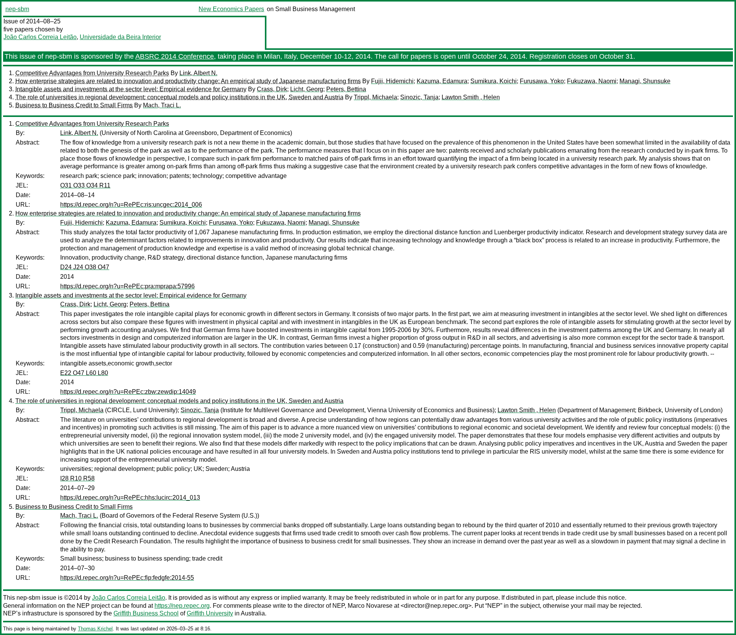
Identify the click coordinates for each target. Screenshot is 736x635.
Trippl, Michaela (375, 97)
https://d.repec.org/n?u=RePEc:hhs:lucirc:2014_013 (130, 497)
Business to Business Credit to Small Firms (74, 105)
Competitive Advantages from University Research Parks (92, 73)
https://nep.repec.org (182, 605)
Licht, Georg (306, 89)
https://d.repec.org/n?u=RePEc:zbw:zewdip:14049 (128, 391)
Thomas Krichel (95, 629)
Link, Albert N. (198, 73)
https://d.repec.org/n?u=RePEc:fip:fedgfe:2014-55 (127, 577)
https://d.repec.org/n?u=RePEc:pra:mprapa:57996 (127, 286)
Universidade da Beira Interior (120, 37)
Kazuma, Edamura (442, 81)
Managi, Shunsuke (644, 81)
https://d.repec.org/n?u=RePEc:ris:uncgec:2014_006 (131, 204)
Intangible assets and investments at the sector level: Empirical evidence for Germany (130, 89)
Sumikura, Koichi (493, 81)
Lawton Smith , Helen (471, 97)
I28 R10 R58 (77, 478)
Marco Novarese (370, 605)
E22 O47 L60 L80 (84, 373)
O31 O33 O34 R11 (85, 185)
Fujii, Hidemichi (392, 81)
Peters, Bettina (346, 89)
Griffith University (210, 613)
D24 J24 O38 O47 (84, 267)
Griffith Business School (146, 613)
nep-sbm (17, 9)
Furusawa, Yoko (542, 81)
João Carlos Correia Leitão (40, 37)
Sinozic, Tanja (419, 97)
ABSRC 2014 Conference (174, 56)
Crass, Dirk (272, 89)
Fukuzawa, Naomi (591, 81)
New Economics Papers (231, 9)
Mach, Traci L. (162, 105)
